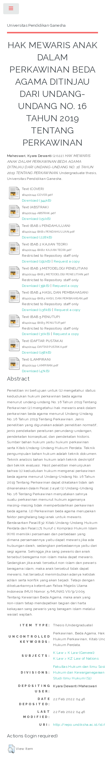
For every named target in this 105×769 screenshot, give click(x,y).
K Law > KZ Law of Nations (76, 658)
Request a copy (67, 261)
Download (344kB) (36, 200)
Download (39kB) (35, 286)
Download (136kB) (36, 310)
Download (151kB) (36, 219)
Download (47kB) (35, 371)
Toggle (11, 10)
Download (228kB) (37, 237)
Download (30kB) (36, 334)
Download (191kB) (36, 261)
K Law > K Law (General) (73, 653)
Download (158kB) (36, 352)
